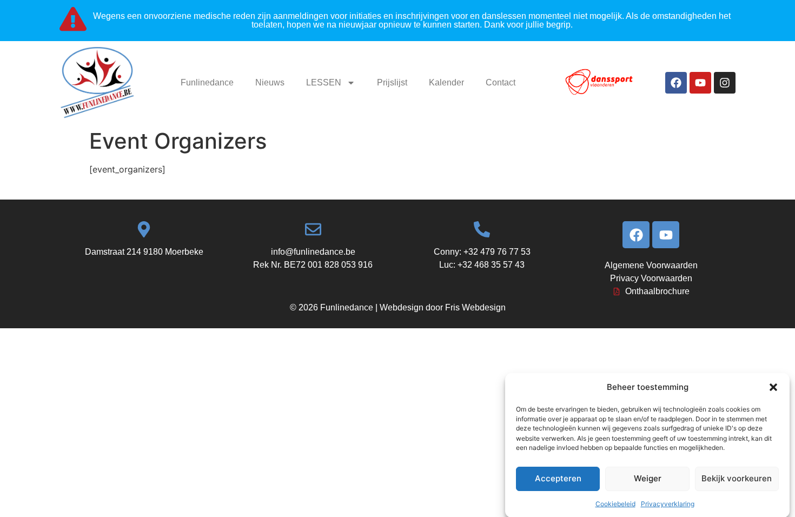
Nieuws (269, 82)
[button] (773, 387)
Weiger (647, 478)
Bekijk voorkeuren (736, 478)
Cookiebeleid (615, 503)
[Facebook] (676, 83)
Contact (500, 82)
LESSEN (323, 82)
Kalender (446, 82)
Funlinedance (207, 82)
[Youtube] (700, 83)
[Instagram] (725, 83)
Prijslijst (392, 82)
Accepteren (558, 478)
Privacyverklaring (667, 503)
